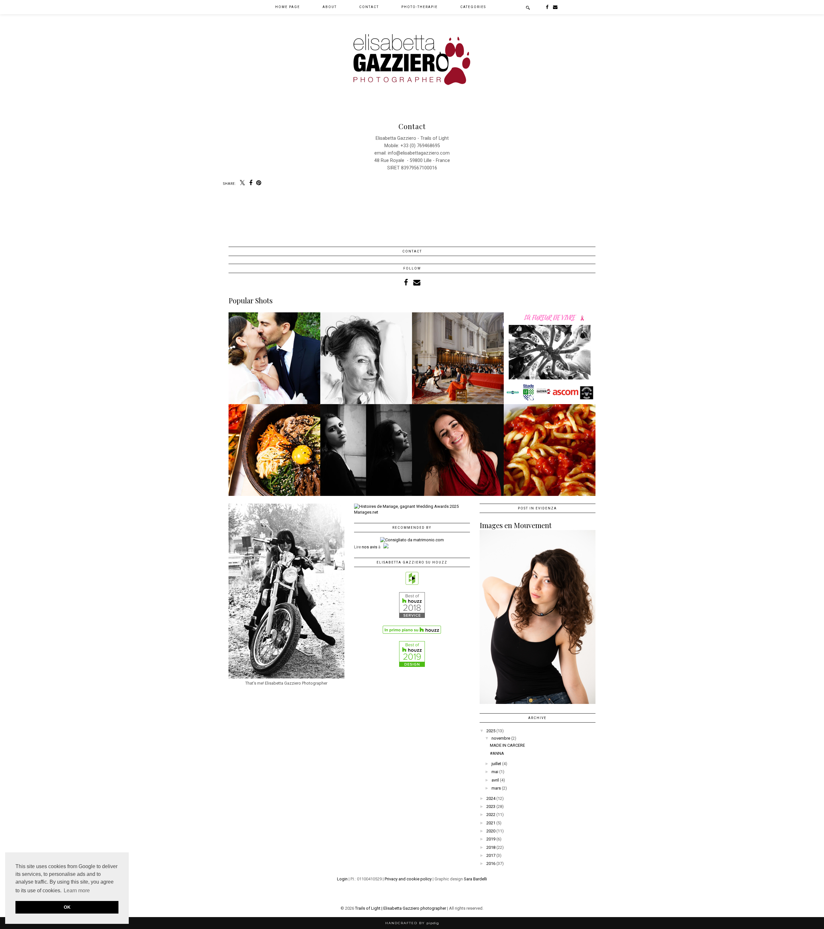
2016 (490, 863)
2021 (490, 822)
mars (496, 788)
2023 (490, 806)
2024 (490, 798)
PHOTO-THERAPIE (419, 7)
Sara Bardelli (475, 879)
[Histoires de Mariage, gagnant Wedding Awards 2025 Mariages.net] (412, 512)
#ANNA (497, 753)
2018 (490, 847)
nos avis (369, 547)
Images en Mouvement (516, 525)
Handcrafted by (412, 923)
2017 (490, 855)
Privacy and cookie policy (408, 879)
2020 (490, 831)
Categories (473, 7)
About (330, 7)
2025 (490, 730)
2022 (490, 814)
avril (495, 780)
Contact (369, 7)
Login (342, 879)
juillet (496, 763)
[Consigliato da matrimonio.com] (412, 539)
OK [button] (67, 907)
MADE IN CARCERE (507, 745)
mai (495, 771)
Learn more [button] (77, 890)
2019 (490, 839)
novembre (501, 738)
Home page (287, 7)
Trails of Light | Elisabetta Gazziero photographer (400, 908)
